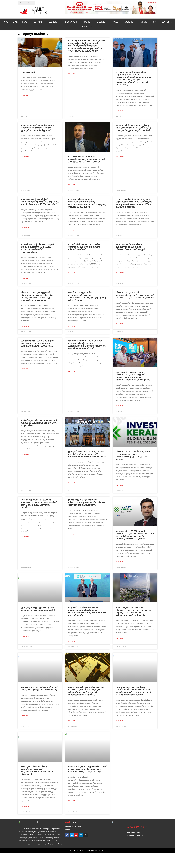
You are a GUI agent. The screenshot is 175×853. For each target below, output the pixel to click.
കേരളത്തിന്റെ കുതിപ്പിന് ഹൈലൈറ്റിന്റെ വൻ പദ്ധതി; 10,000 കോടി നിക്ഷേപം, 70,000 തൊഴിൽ (40, 202)
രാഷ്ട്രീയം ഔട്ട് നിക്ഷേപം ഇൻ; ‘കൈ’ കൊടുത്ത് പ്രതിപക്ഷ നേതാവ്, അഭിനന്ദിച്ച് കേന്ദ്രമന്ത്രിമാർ (37, 248)
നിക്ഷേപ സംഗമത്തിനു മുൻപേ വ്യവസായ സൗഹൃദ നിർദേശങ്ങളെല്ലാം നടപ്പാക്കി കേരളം (133, 455)
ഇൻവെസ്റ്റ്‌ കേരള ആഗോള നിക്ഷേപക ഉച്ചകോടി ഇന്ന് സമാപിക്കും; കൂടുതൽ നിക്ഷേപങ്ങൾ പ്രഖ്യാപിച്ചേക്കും (133, 376)
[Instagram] (85, 835)
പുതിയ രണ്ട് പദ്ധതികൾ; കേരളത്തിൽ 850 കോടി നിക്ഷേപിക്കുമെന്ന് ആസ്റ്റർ (130, 247)
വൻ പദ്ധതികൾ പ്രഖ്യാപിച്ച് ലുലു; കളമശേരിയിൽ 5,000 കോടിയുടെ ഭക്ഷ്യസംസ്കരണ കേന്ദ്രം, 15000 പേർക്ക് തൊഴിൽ (134, 203)
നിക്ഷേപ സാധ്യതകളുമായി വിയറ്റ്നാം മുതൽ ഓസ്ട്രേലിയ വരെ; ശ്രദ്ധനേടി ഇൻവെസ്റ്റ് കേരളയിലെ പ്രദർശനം (37, 296)
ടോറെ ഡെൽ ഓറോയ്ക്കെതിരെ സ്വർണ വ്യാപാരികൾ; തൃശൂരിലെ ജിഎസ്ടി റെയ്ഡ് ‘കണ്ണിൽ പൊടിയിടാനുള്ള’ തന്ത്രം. (86, 691)
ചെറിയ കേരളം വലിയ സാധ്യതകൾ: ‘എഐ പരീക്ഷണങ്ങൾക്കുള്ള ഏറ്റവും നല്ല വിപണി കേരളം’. (87, 296)
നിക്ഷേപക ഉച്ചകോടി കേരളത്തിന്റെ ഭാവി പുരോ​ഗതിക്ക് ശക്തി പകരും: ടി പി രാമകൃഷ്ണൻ (135, 295)
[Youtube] (76, 835)
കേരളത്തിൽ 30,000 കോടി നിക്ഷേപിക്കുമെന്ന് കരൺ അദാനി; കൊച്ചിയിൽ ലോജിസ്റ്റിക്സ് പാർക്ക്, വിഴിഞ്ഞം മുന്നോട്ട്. (135, 535)
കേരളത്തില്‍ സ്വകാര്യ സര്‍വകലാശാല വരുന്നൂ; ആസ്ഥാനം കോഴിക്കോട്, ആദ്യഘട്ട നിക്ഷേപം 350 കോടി (87, 203)
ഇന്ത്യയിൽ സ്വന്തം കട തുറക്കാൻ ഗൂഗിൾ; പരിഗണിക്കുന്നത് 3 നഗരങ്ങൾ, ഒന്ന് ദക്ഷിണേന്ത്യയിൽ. (87, 454)
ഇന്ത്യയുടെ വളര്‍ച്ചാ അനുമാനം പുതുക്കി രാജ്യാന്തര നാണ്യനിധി (38, 609)
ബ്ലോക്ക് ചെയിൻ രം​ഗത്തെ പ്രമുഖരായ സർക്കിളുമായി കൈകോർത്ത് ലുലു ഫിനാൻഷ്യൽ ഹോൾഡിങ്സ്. (87, 611)
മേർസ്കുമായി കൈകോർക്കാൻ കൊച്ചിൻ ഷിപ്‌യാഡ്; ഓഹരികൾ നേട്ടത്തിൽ (39, 423)
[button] (67, 8)
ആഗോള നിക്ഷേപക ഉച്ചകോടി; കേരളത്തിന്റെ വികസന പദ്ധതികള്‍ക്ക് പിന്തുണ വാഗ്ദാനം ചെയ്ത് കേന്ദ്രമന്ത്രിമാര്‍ (87, 345)
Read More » (25, 95)
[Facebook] (67, 835)
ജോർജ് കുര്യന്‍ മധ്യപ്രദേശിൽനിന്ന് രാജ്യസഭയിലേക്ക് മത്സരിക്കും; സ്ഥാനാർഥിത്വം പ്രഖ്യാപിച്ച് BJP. (87, 769)
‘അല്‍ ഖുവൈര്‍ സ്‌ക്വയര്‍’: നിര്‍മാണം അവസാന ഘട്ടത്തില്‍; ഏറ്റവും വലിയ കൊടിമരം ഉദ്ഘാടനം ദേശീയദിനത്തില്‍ (134, 611)
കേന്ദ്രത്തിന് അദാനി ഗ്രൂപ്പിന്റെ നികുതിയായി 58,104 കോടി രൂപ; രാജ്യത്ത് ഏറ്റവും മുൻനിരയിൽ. (133, 128)
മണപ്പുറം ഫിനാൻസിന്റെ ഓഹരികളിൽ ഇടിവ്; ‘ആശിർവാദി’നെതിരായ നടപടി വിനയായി (38, 770)
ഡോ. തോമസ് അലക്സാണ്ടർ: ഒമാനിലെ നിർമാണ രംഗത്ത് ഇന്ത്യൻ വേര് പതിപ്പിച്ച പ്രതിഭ (37, 128)
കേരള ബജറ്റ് (28, 72)
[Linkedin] (81, 835)
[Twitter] (72, 835)
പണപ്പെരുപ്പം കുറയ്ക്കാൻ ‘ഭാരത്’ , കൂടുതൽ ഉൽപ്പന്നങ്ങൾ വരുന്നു (39, 688)
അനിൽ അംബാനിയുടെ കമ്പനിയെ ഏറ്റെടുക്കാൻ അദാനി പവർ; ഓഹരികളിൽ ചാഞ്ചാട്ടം (86, 159)
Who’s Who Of (136, 827)
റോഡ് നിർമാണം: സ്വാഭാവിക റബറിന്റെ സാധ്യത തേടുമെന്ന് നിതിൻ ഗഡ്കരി (84, 247)
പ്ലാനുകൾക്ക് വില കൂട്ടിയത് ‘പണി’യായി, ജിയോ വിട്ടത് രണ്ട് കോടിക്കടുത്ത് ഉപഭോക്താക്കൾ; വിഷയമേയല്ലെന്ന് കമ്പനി (134, 691)
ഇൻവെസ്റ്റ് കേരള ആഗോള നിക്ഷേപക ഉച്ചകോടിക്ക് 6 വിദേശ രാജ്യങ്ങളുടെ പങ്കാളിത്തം (86, 502)
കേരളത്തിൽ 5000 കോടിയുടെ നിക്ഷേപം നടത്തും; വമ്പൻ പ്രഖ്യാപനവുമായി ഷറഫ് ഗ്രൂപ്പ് (37, 343)
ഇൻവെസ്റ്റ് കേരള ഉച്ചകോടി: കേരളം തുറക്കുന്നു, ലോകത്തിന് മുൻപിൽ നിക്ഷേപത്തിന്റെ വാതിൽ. (38, 504)
